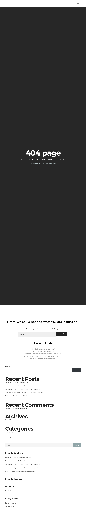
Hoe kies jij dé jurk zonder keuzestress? (42, 349)
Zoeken (8, 366)
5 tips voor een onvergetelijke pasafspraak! (41, 358)
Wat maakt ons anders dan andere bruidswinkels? (41, 354)
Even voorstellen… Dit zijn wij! (41, 351)
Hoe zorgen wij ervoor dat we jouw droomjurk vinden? (42, 356)
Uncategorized (10, 437)
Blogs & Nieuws (10, 432)
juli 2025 (8, 420)
